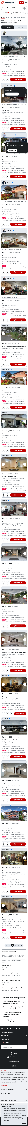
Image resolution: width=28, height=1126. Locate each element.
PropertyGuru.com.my (6, 1070)
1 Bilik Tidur (9, 982)
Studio (4, 982)
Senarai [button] (9, 27)
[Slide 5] (16, 339)
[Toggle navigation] (25, 2)
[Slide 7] (17, 293)
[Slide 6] (16, 53)
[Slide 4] (15, 339)
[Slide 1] (11, 339)
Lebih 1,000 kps (5, 990)
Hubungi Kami (5, 1035)
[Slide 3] (12, 53)
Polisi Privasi (10, 1113)
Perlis (3, 967)
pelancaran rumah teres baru (13, 959)
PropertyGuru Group (7, 1032)
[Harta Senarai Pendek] (24, 38)
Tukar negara (5, 1039)
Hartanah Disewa (6, 1097)
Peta (21, 27)
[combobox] (13, 8)
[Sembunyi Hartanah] (21, 38)
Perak (7, 967)
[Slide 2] (11, 53)
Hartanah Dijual (5, 1093)
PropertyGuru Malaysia (7, 1089)
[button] (3, 17)
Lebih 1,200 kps (14, 990)
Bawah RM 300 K (16, 975)
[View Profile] (14, 33)
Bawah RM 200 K (6, 975)
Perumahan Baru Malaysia (8, 1100)
